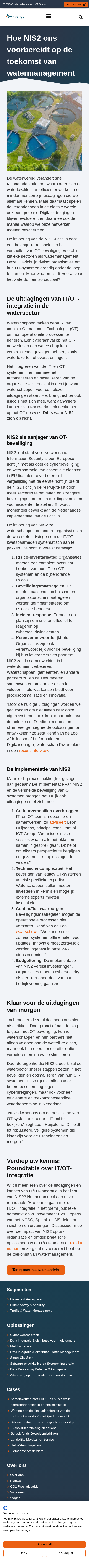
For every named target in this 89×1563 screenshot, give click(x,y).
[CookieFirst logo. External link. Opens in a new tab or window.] (5, 1508)
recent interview (33, 750)
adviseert (57, 822)
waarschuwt (27, 931)
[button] (49, 16)
